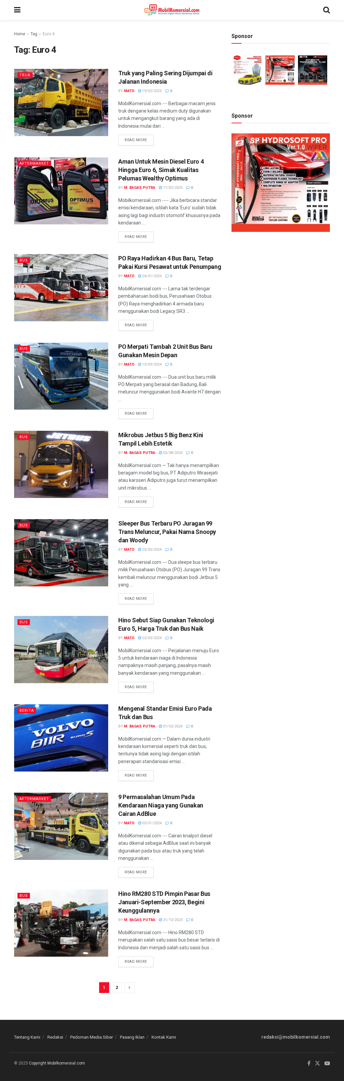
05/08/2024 (172, 453)
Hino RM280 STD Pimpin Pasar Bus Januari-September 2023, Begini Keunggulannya (164, 902)
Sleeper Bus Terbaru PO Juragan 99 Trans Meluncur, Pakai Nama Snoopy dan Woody (167, 532)
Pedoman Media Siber (91, 1037)
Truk (25, 75)
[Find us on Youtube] (327, 1063)
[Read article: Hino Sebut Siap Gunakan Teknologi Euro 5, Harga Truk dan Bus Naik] (61, 649)
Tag (34, 34)
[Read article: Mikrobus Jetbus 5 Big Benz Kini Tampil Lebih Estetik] (61, 464)
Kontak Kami (164, 1037)
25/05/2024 (151, 549)
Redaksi (55, 1037)
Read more (139, 138)
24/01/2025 (151, 276)
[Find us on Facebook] (308, 1063)
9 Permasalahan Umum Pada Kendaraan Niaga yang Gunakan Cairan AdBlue (160, 805)
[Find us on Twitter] (317, 1063)
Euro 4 (48, 34)
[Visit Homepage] (172, 10)
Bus (23, 260)
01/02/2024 (172, 726)
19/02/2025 (151, 91)
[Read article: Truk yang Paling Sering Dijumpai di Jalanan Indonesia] (61, 102)
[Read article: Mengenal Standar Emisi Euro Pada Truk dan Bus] (61, 738)
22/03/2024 (151, 638)
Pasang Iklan (132, 1037)
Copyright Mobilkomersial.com (57, 1063)
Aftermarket (34, 163)
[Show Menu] (17, 10)
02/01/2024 (151, 823)
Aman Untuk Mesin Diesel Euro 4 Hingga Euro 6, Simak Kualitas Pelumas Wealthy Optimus (161, 170)
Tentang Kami (27, 1037)
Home (19, 34)
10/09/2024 (151, 364)
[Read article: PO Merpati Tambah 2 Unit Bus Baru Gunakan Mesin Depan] (61, 376)
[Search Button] (326, 10)
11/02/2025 (172, 187)
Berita (26, 710)
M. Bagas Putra (139, 187)
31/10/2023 (172, 920)
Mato (129, 91)
